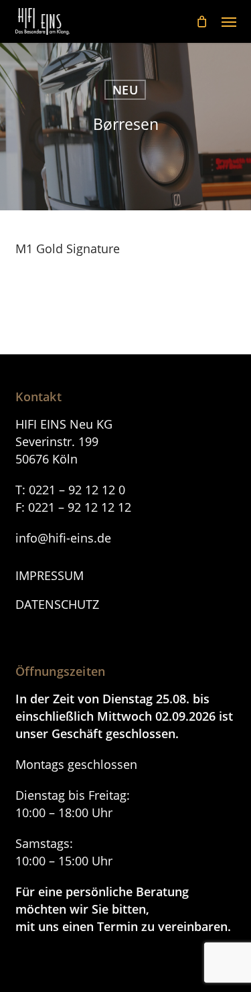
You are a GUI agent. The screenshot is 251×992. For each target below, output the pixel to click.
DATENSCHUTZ (57, 604)
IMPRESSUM (49, 575)
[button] (229, 21)
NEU (125, 90)
